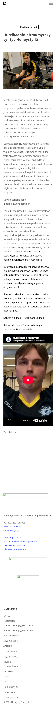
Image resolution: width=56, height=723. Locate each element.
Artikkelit (7, 645)
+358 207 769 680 (12, 526)
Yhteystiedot (9, 692)
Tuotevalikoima (10, 666)
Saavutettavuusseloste (14, 545)
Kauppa (7, 661)
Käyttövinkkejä (10, 640)
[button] (51, 3)
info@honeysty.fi (11, 530)
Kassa (6, 676)
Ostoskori (8, 671)
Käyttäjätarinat (28, 27)
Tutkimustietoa (10, 651)
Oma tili (7, 681)
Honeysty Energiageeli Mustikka (18, 630)
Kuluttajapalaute (11, 697)
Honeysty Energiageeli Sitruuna (18, 625)
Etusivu (6, 615)
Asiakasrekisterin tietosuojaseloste (20, 541)
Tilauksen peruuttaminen (15, 549)
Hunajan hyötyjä (11, 635)
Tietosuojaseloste (12, 537)
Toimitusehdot (10, 686)
